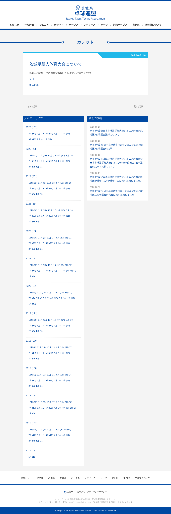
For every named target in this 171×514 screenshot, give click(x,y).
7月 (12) (32, 435)
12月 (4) (32, 293)
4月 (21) (57, 271)
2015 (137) (31, 423)
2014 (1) (30, 450)
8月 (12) (68, 265)
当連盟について (153, 25)
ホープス (73, 25)
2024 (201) (31, 176)
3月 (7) (65, 271)
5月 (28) (49, 380)
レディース (89, 25)
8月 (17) (32, 134)
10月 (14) (52, 320)
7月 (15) (32, 353)
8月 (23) (68, 293)
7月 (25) (32, 161)
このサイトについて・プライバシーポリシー (87, 492)
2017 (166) (31, 368)
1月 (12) (48, 139)
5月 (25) (49, 161)
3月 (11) (32, 139)
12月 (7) (32, 375)
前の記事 (138, 106)
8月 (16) (69, 156)
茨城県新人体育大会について (55, 64)
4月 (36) (57, 161)
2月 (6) (32, 249)
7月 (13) (32, 271)
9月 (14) (61, 320)
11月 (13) (42, 156)
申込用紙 (34, 85)
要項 (31, 79)
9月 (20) (61, 156)
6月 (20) (49, 134)
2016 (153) (31, 395)
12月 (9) (32, 347)
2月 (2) (32, 167)
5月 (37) (57, 134)
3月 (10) (62, 298)
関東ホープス (120, 25)
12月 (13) (33, 183)
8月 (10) (69, 320)
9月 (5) (60, 265)
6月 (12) (40, 435)
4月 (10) (54, 298)
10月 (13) (51, 183)
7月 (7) (32, 298)
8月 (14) (68, 375)
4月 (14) (57, 353)
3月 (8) (65, 408)
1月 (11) (39, 249)
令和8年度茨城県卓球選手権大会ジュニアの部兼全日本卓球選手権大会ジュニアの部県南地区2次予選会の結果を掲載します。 (116, 163)
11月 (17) (42, 265)
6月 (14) (40, 326)
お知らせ (14, 25)
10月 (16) (52, 156)
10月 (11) (51, 293)
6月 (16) (40, 188)
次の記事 (32, 106)
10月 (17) (52, 210)
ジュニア (44, 25)
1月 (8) (32, 413)
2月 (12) (71, 298)
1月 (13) (39, 194)
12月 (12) (33, 156)
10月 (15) (52, 265)
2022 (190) (31, 231)
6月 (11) (40, 380)
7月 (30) (40, 134)
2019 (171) (31, 313)
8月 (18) (69, 210)
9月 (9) (59, 430)
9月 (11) (60, 293)
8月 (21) (68, 238)
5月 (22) (49, 353)
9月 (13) (61, 210)
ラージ (104, 25)
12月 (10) (33, 210)
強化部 (115, 478)
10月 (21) (51, 375)
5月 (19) (49, 326)
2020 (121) (31, 286)
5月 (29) (49, 188)
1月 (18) (39, 359)
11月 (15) (41, 293)
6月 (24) (40, 161)
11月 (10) (41, 375)
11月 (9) (42, 183)
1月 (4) (32, 276)
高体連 (51, 478)
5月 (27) (49, 216)
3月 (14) (66, 161)
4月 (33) (57, 216)
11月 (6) (42, 402)
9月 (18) (60, 183)
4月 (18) (57, 326)
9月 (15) (60, 375)
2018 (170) (31, 341)
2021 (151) (31, 258)
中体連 (63, 478)
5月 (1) (32, 457)
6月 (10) (40, 353)
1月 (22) (39, 167)
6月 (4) (39, 298)
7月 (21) (32, 243)
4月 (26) (66, 134)
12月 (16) (33, 320)
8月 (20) (68, 183)
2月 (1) (73, 271)
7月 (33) (32, 216)
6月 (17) (40, 243)
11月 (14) (41, 347)
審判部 (136, 25)
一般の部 (29, 25)
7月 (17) (32, 408)
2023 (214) (31, 204)
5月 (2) (46, 298)
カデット (58, 25)
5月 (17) (49, 435)
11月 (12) (42, 210)
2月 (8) (40, 139)
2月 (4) (32, 359)
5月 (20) (49, 243)
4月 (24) (57, 243)
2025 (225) (31, 149)
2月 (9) (32, 331)
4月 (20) (57, 380)
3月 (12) (66, 380)
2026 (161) (31, 127)
